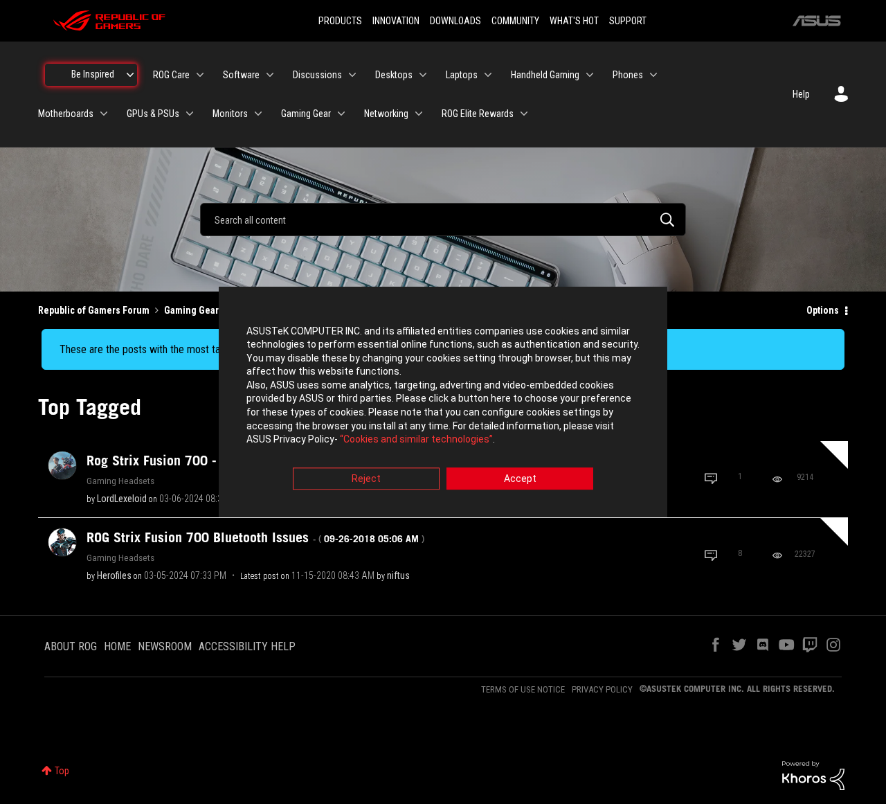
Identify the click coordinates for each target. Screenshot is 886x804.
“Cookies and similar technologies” (416, 439)
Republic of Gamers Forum (94, 310)
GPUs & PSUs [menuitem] (153, 113)
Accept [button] (520, 478)
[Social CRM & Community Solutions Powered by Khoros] (813, 774)
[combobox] (443, 219)
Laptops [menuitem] (462, 74)
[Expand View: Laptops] (488, 74)
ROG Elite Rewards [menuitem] (478, 113)
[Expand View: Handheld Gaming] (590, 74)
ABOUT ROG (70, 646)
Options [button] (822, 310)
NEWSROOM (165, 646)
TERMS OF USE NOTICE (523, 689)
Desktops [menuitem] (394, 74)
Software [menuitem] (241, 74)
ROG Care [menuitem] (171, 74)
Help (801, 94)
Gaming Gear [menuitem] (306, 113)
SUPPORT (628, 20)
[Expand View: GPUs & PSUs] (190, 113)
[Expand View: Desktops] (423, 74)
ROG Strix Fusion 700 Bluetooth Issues (255, 537)
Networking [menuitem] (386, 113)
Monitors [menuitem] (230, 113)
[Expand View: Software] (270, 74)
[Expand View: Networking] (419, 113)
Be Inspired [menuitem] (92, 74)
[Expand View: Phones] (653, 74)
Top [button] (62, 770)
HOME (117, 646)
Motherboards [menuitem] (65, 113)
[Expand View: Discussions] (352, 74)
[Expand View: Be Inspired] (130, 74)
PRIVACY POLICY (602, 689)
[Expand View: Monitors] (258, 113)
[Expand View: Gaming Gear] (341, 113)
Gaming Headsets (120, 480)
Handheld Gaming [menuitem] (545, 74)
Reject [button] (366, 478)
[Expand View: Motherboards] (104, 113)
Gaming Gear (191, 310)
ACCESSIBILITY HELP (247, 646)
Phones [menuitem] (628, 74)
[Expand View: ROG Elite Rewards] (524, 113)
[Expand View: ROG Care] (200, 74)
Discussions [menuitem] (317, 74)
